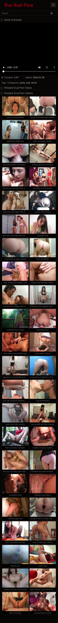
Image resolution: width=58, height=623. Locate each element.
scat (28, 82)
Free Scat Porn (18, 5)
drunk (34, 82)
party (22, 82)
